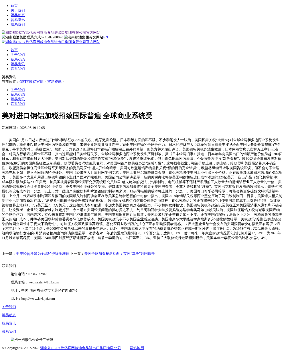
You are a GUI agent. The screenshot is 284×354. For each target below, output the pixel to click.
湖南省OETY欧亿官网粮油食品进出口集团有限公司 (80, 348)
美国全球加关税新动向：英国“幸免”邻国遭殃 (119, 253)
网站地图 (137, 348)
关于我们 (18, 10)
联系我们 (18, 24)
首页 (14, 6)
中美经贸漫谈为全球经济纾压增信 (42, 253)
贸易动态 (18, 15)
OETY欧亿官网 (31, 81)
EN (105, 37)
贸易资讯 (18, 20)
